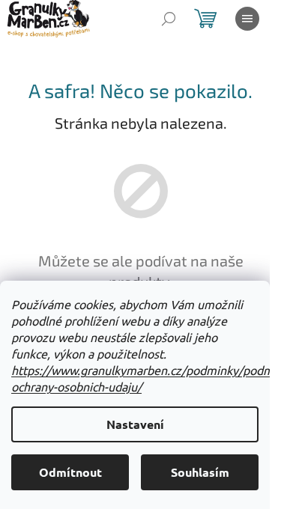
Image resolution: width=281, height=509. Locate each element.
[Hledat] (169, 19)
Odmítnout (70, 472)
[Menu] (247, 19)
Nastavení (135, 424)
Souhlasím (200, 472)
